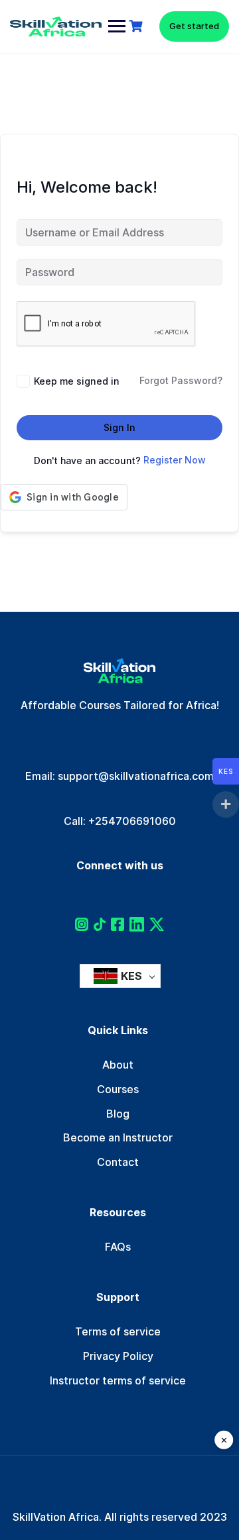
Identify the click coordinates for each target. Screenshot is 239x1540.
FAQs (118, 1246)
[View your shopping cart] (137, 26)
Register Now (174, 460)
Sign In (119, 427)
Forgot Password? (180, 380)
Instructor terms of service (118, 1380)
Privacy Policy (118, 1356)
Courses (118, 1089)
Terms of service (118, 1331)
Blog (117, 1113)
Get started (194, 26)
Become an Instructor (118, 1137)
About (117, 1064)
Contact (118, 1162)
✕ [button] (224, 1440)
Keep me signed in (77, 381)
